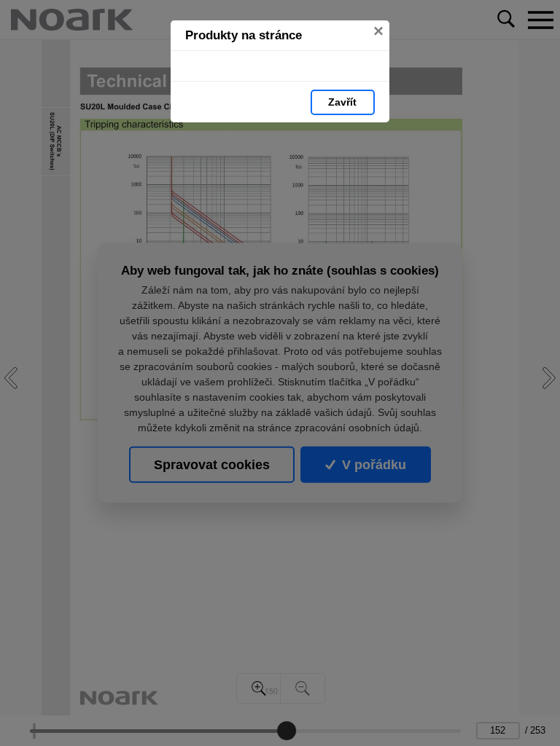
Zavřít (342, 102)
